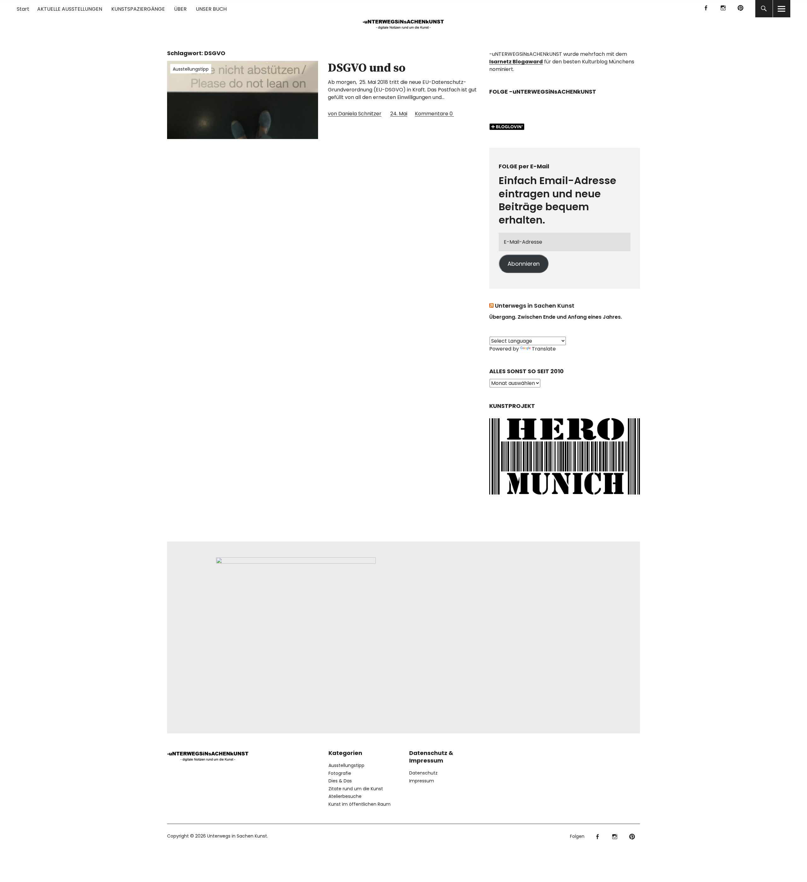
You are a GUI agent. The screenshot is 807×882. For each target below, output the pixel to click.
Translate (544, 348)
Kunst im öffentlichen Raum (359, 804)
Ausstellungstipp (191, 69)
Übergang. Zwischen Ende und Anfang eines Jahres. (555, 317)
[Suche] (764, 8)
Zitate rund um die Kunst (355, 789)
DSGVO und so (366, 68)
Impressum (421, 781)
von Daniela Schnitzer (354, 113)
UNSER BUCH (211, 9)
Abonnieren (524, 264)
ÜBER (180, 9)
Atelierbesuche (345, 796)
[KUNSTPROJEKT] (564, 496)
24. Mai (398, 113)
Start (23, 9)
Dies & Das (340, 781)
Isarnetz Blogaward (516, 61)
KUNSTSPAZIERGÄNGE (138, 9)
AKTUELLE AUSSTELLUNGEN (69, 9)
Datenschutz (423, 773)
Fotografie (339, 773)
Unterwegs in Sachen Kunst (534, 306)
